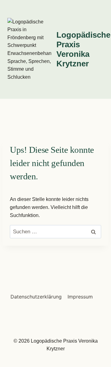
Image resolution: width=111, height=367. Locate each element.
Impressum (80, 297)
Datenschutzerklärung (36, 297)
